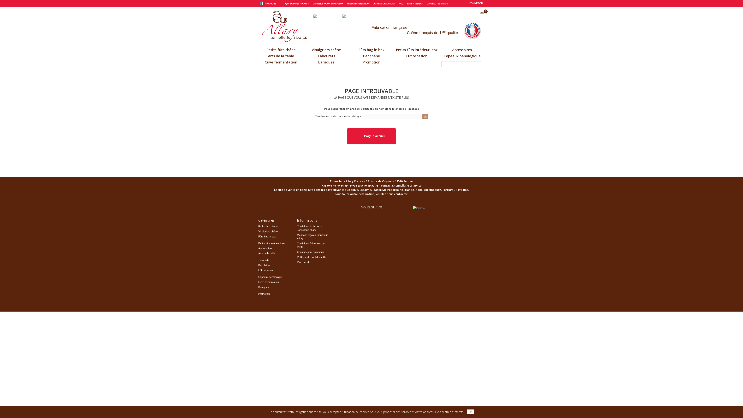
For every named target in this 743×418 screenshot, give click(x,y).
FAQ (401, 3)
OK (470, 412)
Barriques (326, 62)
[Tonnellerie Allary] (284, 26)
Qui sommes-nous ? (297, 3)
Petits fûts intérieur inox (417, 49)
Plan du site (303, 262)
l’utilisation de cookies (355, 412)
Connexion (476, 3)
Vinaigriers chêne (326, 49)
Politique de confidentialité (311, 257)
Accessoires (462, 49)
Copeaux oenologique (462, 56)
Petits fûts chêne (281, 49)
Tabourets (326, 56)
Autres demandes (384, 3)
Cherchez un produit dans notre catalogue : (339, 116)
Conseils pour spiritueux (328, 3)
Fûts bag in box (371, 49)
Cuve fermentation (281, 62)
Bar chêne (371, 56)
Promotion (371, 62)
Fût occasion (416, 56)
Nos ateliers (415, 3)
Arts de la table (281, 56)
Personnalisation (358, 3)
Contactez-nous (437, 3)
